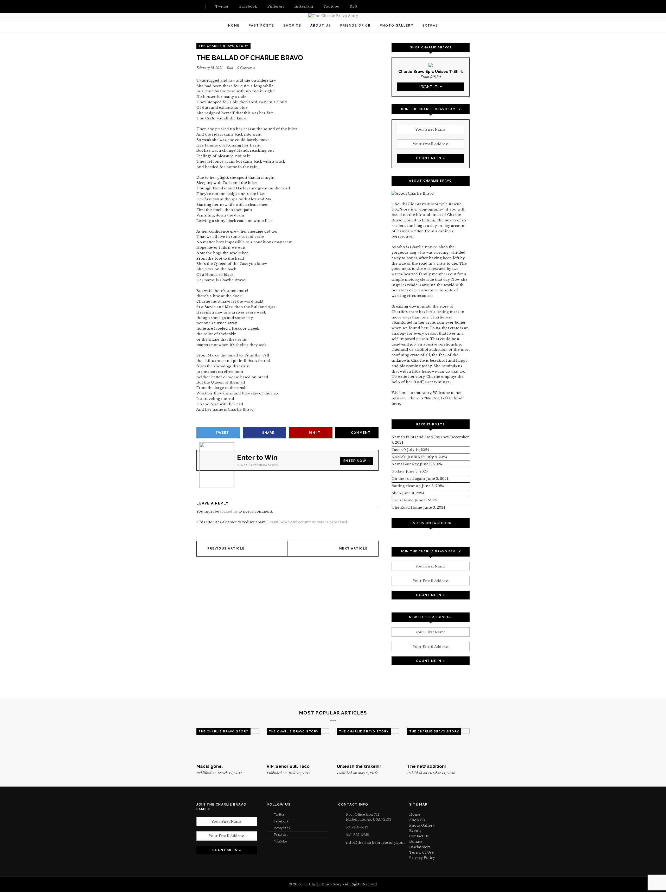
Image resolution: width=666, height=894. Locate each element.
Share (268, 433)
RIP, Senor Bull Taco (288, 766)
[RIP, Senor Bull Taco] (298, 743)
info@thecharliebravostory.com (375, 842)
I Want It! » (431, 86)
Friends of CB (355, 25)
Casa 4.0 (399, 450)
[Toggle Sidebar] (198, 6)
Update (398, 471)
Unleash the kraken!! (359, 766)
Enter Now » (356, 461)
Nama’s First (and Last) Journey (420, 437)
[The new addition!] (438, 743)
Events (415, 830)
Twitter (279, 814)
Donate (415, 841)
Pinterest (280, 834)
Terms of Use (421, 852)
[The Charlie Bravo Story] (333, 16)
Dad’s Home (402, 500)
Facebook (281, 821)
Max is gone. (209, 766)
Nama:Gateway (405, 464)
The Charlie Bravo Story (223, 46)
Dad (230, 68)
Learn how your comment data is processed (307, 522)
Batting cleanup (406, 486)
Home (234, 25)
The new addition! (426, 766)
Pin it (314, 433)
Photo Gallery (396, 25)
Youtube (280, 841)
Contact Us (419, 836)
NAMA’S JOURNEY (408, 457)
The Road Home (407, 507)
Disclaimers (420, 847)
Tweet (222, 433)
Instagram (282, 828)
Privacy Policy (422, 857)
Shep (396, 493)
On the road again (408, 478)
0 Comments (246, 68)
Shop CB (292, 25)
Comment (360, 433)
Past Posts (261, 25)
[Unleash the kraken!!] (368, 743)
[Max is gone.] (227, 743)
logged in (228, 511)
